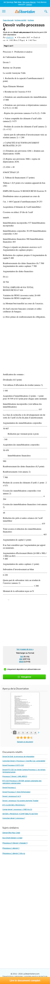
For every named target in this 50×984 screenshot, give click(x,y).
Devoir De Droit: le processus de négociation (18, 756)
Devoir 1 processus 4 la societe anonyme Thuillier (20, 801)
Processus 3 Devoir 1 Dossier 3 (14, 843)
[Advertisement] (25, 345)
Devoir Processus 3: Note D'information (16, 792)
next (38, 733)
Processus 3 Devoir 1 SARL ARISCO (14, 776)
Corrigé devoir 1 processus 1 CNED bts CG (17, 809)
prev (11, 733)
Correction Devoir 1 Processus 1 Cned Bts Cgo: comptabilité (23, 761)
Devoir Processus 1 (9, 787)
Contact (29, 4)
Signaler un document (25, 742)
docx (21, 661)
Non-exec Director (29, 2)
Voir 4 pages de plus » (25, 649)
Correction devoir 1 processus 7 (13, 818)
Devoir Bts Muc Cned (11, 832)
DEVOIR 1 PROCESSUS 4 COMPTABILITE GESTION (20, 814)
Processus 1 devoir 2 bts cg (13, 853)
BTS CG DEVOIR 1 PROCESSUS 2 (13, 805)
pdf (20, 658)
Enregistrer (26, 677)
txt (21, 656)
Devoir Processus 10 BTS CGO (13, 765)
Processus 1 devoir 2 (10, 848)
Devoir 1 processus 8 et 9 (11, 796)
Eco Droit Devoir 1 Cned (12, 838)
